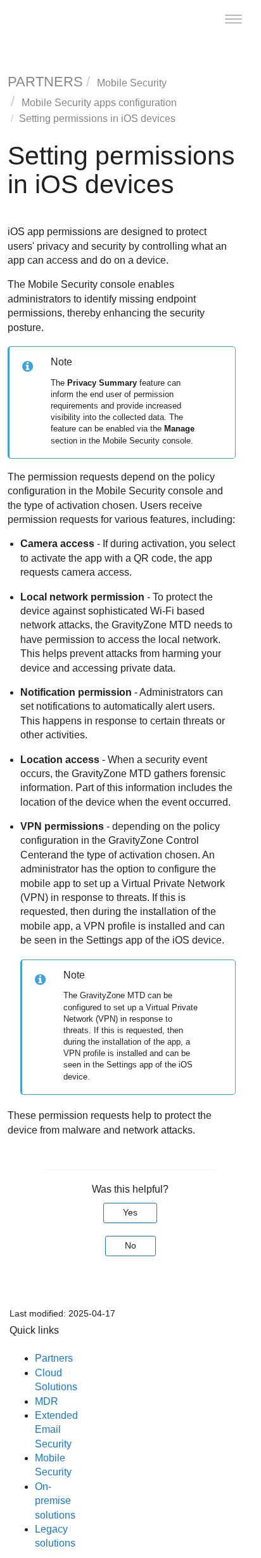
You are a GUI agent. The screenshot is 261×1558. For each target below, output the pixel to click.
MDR (46, 1401)
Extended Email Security (56, 1429)
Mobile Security (132, 83)
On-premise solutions (55, 1501)
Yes (130, 1212)
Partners (54, 1358)
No (130, 1245)
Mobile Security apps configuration (99, 102)
